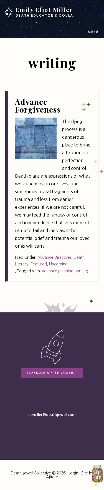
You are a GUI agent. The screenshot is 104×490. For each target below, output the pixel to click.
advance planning (57, 271)
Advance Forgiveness (37, 105)
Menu (93, 32)
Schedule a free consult (52, 373)
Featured (39, 264)
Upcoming (58, 264)
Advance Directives (54, 257)
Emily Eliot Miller (44, 11)
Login (73, 473)
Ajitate (52, 477)
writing (82, 271)
